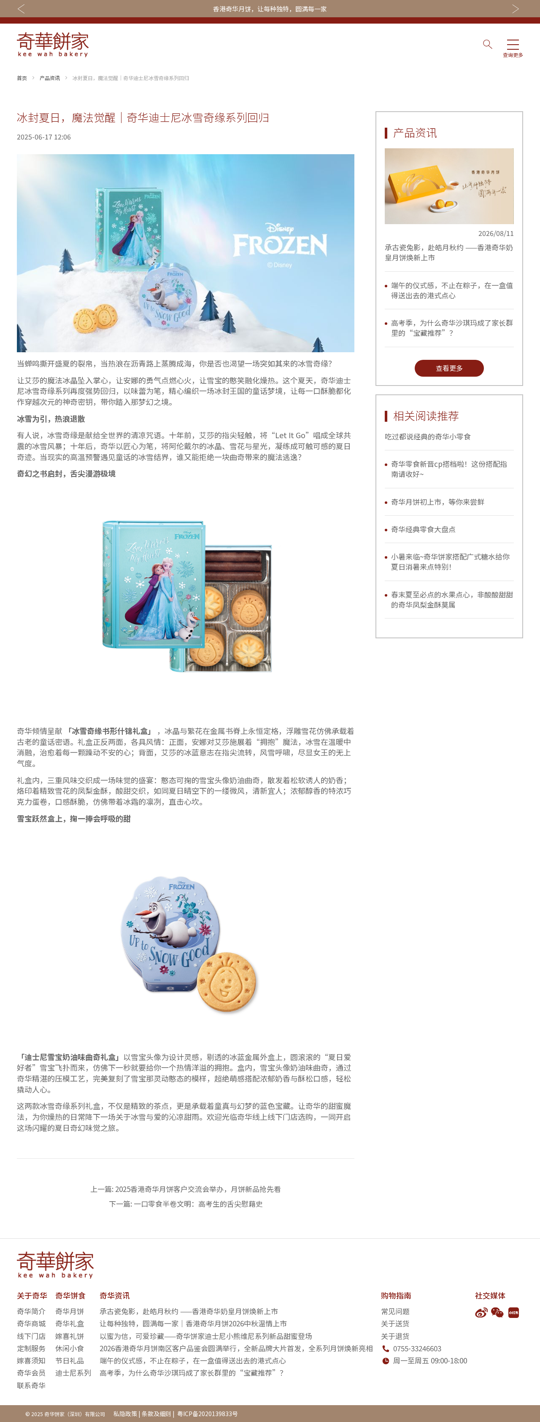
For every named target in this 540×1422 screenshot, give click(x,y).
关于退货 (395, 1336)
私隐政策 (125, 1413)
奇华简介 (31, 1311)
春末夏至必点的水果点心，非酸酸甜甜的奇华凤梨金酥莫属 (452, 599)
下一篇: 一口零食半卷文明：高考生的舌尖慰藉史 (186, 1203)
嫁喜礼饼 (69, 1336)
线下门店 (31, 1336)
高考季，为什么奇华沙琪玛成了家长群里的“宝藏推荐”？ (452, 327)
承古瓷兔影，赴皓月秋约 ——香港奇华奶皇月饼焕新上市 (449, 252)
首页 (22, 77)
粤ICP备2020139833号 (207, 1413)
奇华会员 (31, 1372)
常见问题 (395, 1311)
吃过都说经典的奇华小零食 (428, 436)
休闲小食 (69, 1348)
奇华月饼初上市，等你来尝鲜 (437, 501)
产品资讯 (50, 77)
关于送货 (395, 1323)
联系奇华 (31, 1385)
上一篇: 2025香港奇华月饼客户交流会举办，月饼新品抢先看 (185, 1189)
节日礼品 (69, 1360)
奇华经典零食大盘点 (423, 529)
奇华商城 (31, 1323)
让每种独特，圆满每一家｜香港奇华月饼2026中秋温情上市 (193, 1323)
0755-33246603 (417, 1348)
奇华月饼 (69, 1311)
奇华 (328, 380)
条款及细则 (156, 1413)
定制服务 (31, 1348)
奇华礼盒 (69, 1323)
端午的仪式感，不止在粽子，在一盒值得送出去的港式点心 (452, 290)
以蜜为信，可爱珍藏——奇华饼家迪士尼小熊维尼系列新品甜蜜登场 (206, 1336)
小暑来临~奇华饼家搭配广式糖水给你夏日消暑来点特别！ (450, 561)
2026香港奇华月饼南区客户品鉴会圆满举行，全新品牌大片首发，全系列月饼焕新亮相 (236, 1348)
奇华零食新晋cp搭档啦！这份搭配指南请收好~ (449, 468)
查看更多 (449, 368)
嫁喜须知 (31, 1360)
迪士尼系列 (73, 1372)
